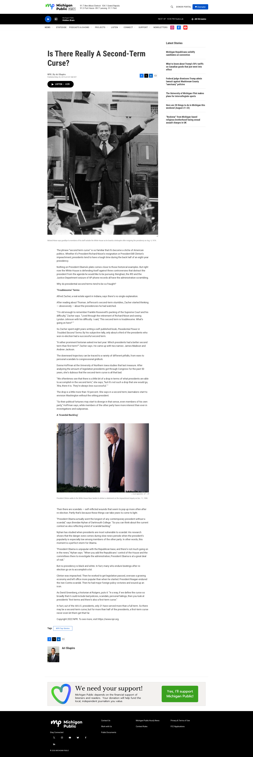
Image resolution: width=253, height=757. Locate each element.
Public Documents (108, 732)
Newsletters (161, 27)
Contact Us (105, 721)
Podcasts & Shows (79, 27)
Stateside (61, 27)
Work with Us (106, 727)
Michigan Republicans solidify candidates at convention (180, 53)
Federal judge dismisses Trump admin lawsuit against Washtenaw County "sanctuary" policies (184, 81)
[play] (48, 19)
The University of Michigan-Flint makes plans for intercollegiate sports (185, 95)
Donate (201, 7)
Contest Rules (141, 727)
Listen (114, 27)
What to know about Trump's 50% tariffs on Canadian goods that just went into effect (184, 66)
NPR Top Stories (63, 628)
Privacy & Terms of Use (180, 721)
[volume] (56, 19)
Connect (128, 27)
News (47, 27)
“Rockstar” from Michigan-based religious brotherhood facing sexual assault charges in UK (183, 119)
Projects (100, 27)
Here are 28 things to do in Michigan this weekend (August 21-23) (185, 106)
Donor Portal (183, 7)
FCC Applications (178, 727)
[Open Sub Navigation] (52, 27)
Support (143, 27)
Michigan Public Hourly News (147, 721)
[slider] (60, 19)
